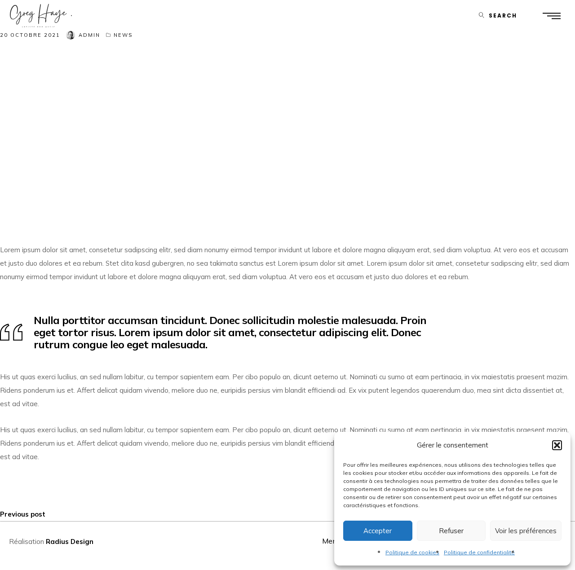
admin (89, 35)
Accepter (377, 530)
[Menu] (551, 15)
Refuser (451, 530)
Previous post (22, 514)
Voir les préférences (526, 530)
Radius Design (69, 541)
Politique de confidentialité (479, 552)
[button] (557, 445)
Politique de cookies (412, 552)
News (123, 35)
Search (503, 15)
